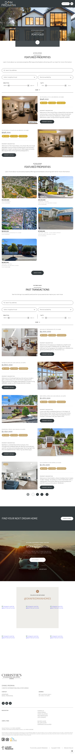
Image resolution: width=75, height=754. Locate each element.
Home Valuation (43, 714)
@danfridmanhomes (37, 598)
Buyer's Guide (42, 721)
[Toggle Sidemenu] (71, 3)
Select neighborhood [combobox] (10, 77)
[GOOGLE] (6, 703)
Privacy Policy (68, 748)
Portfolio (41, 710)
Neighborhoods (43, 715)
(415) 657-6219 (43, 569)
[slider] (9, 85)
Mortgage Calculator (44, 724)
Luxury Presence (42, 748)
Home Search (42, 712)
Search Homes (37, 272)
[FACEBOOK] (3, 703)
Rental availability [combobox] (45, 77)
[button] (37, 560)
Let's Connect (42, 717)
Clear (36, 89)
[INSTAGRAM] (10, 703)
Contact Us (66, 3)
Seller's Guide (42, 722)
